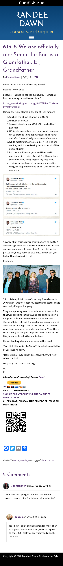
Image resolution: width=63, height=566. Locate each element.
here (41, 377)
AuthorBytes (52, 556)
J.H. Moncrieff (18, 485)
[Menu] (31, 37)
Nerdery (24, 460)
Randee (19, 517)
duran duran (47, 460)
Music (16, 460)
